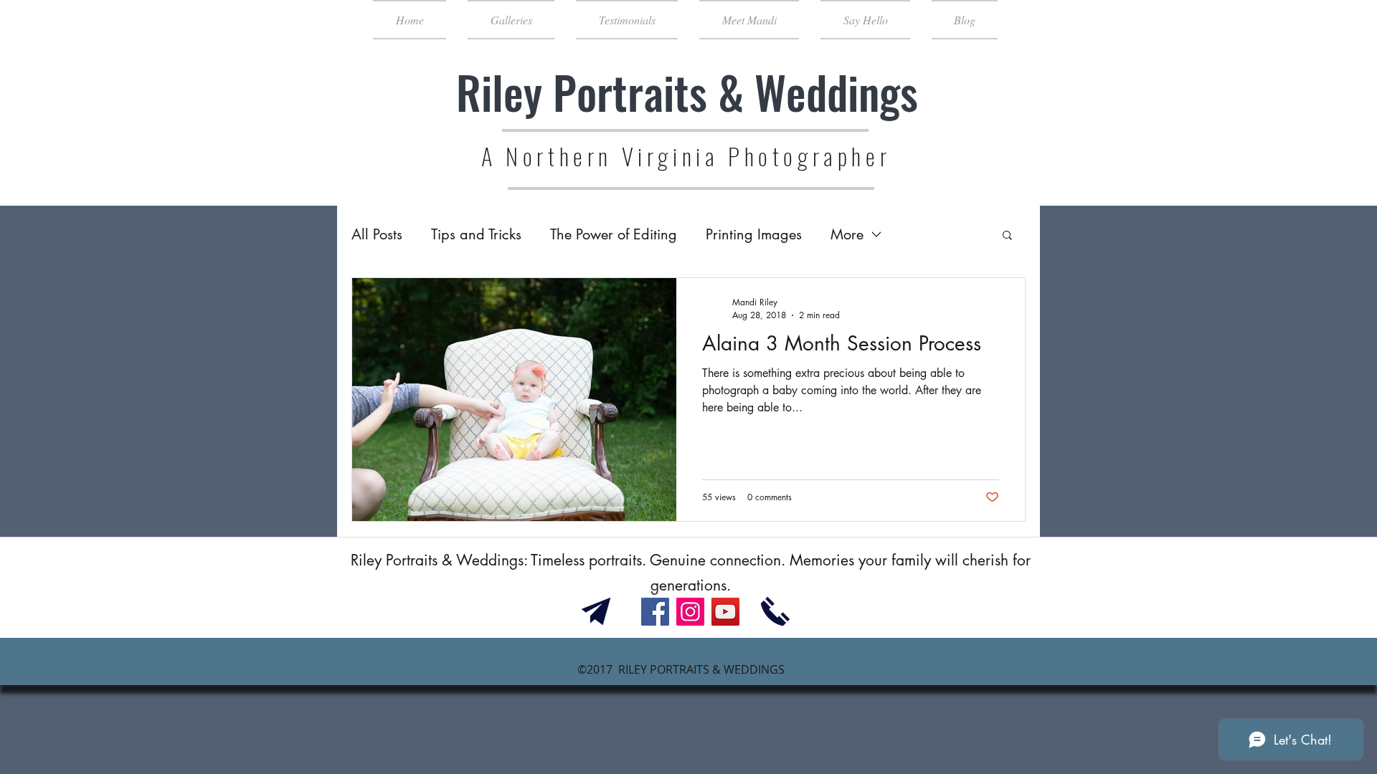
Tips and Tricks (476, 234)
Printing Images (754, 234)
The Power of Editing (613, 234)
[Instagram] (690, 612)
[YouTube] (725, 612)
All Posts (376, 234)
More (847, 234)
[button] (1007, 236)
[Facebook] (655, 612)
